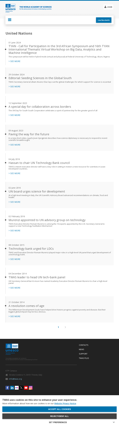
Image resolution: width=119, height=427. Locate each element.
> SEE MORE (14, 61)
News (81, 349)
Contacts (83, 345)
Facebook (7, 388)
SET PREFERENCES (58, 422)
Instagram (31, 388)
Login (109, 7)
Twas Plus (84, 358)
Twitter (21, 388)
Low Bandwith (104, 20)
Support (83, 354)
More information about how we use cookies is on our (39, 403)
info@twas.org (15, 379)
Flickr (17, 388)
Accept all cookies (59, 409)
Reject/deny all (59, 416)
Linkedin (12, 388)
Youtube (26, 388)
